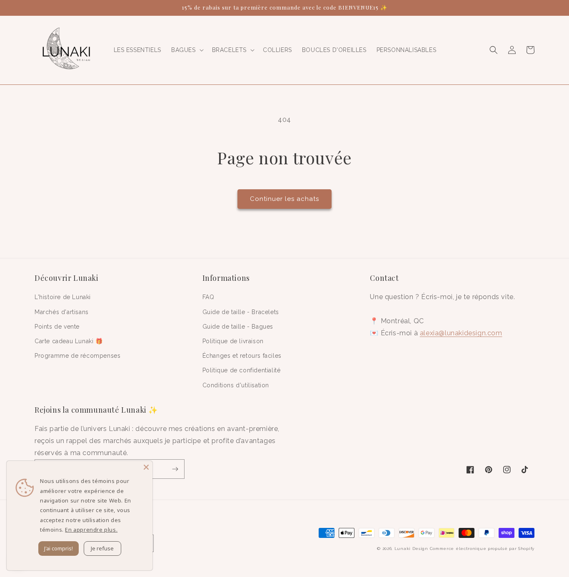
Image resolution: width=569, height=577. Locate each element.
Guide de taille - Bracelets (240, 312)
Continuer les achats (284, 199)
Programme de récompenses (77, 355)
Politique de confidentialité (241, 370)
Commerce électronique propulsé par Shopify (482, 548)
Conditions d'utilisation (235, 385)
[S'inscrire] (175, 469)
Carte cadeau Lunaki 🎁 (69, 341)
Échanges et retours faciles (242, 355)
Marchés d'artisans (62, 312)
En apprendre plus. (91, 529)
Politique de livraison (233, 341)
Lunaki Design (411, 548)
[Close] (146, 467)
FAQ (208, 297)
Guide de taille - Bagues (237, 326)
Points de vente (57, 326)
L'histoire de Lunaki (63, 297)
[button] (186, 50)
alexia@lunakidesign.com (461, 333)
